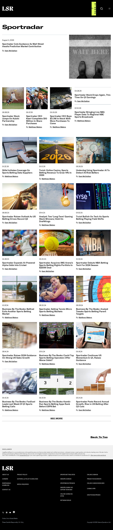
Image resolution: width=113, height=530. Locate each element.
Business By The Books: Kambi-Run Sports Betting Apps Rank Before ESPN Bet (55, 404)
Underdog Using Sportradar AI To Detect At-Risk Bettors (93, 171)
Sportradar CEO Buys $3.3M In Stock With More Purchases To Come (61, 120)
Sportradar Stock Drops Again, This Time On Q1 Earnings (92, 96)
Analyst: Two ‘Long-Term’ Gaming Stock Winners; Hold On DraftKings (56, 219)
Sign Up (95, 8)
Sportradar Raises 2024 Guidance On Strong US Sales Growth (19, 356)
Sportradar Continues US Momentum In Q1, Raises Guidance (88, 357)
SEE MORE (56, 418)
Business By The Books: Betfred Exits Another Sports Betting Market (18, 311)
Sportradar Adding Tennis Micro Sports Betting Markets (55, 310)
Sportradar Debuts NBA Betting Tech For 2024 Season (92, 264)
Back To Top (99, 437)
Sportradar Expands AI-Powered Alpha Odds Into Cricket (18, 264)
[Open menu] (109, 8)
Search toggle (101, 8)
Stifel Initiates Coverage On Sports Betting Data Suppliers (17, 171)
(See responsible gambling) (98, 455)
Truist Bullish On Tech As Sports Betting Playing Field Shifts (92, 217)
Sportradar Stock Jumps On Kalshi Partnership (10, 118)
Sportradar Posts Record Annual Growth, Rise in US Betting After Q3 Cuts (92, 404)
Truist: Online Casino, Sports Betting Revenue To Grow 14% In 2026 (55, 172)
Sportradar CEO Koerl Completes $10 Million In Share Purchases (36, 120)
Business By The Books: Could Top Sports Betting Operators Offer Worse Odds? (56, 357)
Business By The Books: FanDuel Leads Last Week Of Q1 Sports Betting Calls (18, 404)
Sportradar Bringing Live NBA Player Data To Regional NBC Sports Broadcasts (90, 114)
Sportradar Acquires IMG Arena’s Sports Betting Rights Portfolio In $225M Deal (56, 265)
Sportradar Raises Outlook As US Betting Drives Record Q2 (19, 217)
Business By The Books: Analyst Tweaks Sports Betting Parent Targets (92, 311)
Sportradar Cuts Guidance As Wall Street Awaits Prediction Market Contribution (23, 45)
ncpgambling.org (24, 455)
